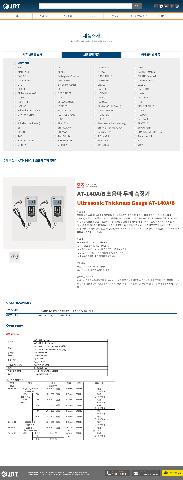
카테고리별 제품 (150, 55)
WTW (140, 145)
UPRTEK (62, 145)
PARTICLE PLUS (66, 115)
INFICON (102, 97)
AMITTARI (23, 72)
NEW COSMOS (105, 110)
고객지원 (91, 16)
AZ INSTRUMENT (147, 72)
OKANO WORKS (26, 115)
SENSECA (63, 123)
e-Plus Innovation (67, 85)
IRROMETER (24, 102)
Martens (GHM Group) (109, 106)
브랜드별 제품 (91, 55)
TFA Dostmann (26, 140)
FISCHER (22, 89)
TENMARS (103, 136)
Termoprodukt (145, 136)
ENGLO (102, 85)
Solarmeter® (104, 132)
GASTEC (102, 89)
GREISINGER (64, 93)
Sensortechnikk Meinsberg (112, 123)
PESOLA (142, 115)
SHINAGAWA (64, 128)
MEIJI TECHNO (146, 106)
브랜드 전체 (23, 63)
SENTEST (143, 123)
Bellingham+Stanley (68, 76)
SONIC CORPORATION (150, 132)
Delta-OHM (64, 80)
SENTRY (22, 128)
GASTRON (143, 89)
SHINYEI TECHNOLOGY (110, 128)
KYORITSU (63, 106)
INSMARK (143, 97)
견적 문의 (67, 16)
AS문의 (115, 16)
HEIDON (102, 93)
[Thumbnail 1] (14, 252)
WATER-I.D (104, 145)
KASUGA (102, 102)
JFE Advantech (66, 102)
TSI (139, 140)
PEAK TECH (104, 115)
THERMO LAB (65, 140)
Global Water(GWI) (27, 93)
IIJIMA (21, 97)
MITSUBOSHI (65, 110)
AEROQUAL (104, 67)
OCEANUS (143, 110)
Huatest (142, 93)
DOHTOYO (103, 80)
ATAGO (102, 72)
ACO (60, 67)
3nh (20, 67)
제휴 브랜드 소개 (32, 55)
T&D (20, 136)
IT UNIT (162, 16)
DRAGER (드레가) (147, 80)
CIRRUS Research (147, 76)
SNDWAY (62, 132)
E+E (20, 85)
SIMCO (21, 132)
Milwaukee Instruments (30, 110)
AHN (140, 67)
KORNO (22, 106)
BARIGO (22, 76)
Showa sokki (144, 128)
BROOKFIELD (105, 76)
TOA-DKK (103, 140)
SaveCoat (143, 119)
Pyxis (20, 119)
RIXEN (101, 119)
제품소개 (44, 16)
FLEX (60, 89)
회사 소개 (20, 16)
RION (60, 119)
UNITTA (22, 145)
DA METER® (24, 80)
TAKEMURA (64, 136)
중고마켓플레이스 (138, 16)
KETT (141, 102)
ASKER (61, 72)
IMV (60, 97)
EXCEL (141, 85)
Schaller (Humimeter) (29, 123)
